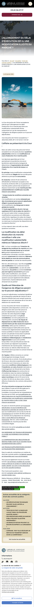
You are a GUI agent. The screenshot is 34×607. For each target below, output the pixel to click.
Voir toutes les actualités (17, 539)
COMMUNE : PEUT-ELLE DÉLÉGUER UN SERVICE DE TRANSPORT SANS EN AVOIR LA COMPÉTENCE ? (18, 533)
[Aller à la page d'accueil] (13, 4)
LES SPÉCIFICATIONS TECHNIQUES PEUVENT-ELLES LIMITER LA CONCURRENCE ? (17, 504)
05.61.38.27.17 (17, 10)
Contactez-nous (16, 14)
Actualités (18, 61)
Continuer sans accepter (8, 592)
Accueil (12, 61)
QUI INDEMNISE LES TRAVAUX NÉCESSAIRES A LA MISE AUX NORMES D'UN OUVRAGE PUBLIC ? (17, 434)
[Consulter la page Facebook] (12, 562)
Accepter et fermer (17, 602)
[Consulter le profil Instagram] (16, 562)
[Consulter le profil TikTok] (2, 562)
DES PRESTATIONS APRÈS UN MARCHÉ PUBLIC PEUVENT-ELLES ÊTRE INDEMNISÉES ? (18, 518)
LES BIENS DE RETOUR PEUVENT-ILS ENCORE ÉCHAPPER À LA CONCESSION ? (18, 524)
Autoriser (21, 487)
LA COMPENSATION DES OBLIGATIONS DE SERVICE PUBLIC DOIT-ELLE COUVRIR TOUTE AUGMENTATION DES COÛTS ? (16, 441)
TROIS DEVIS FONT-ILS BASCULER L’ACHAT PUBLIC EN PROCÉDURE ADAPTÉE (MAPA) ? (16, 512)
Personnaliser (17, 598)
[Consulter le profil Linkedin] (7, 562)
